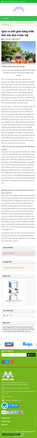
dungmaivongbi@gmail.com (13, 400)
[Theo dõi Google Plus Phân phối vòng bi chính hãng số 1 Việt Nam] (35, 4)
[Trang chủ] (18, 9)
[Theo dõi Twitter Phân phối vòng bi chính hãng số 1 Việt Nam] (33, 4)
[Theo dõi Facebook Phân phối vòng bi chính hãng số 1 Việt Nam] (30, 4)
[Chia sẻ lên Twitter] (7, 315)
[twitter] (7, 362)
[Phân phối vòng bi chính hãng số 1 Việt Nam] (18, 376)
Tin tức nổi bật (8, 247)
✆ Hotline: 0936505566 (11, 434)
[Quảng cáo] (18, 292)
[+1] (11, 315)
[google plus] (11, 362)
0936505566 (23, 1)
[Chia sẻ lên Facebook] (4, 315)
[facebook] (3, 362)
